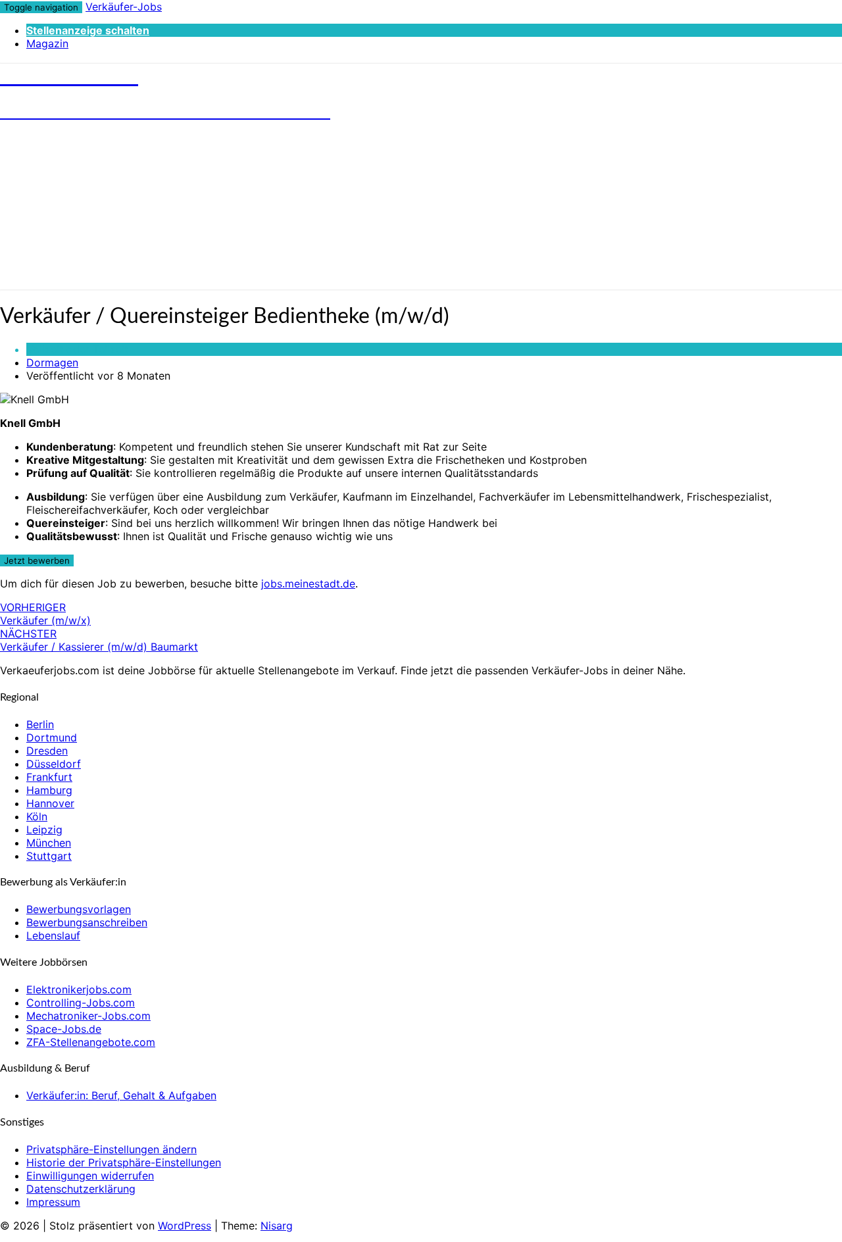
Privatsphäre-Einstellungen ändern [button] (111, 1149)
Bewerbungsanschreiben (86, 922)
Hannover (50, 803)
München (48, 842)
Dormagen (52, 362)
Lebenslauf (53, 935)
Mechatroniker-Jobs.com (88, 1015)
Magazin (47, 43)
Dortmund (51, 737)
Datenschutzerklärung (81, 1188)
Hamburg (49, 790)
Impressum (53, 1201)
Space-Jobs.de (63, 1028)
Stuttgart (49, 855)
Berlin (40, 724)
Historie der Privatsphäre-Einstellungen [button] (123, 1162)
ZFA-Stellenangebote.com (90, 1042)
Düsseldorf (53, 763)
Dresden (47, 750)
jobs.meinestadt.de (308, 583)
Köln (36, 816)
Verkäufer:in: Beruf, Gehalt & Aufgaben (121, 1095)
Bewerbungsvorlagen (78, 909)
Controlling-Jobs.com (80, 1002)
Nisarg (276, 1225)
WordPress (184, 1225)
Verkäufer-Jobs (124, 6)
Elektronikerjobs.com (79, 989)
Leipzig (44, 829)
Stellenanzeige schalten (87, 30)
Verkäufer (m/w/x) (45, 614)
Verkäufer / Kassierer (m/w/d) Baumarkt (99, 640)
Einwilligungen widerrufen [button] (90, 1175)
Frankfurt (49, 776)
